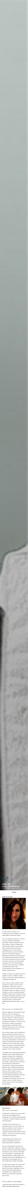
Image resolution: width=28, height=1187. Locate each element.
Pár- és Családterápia (10, 885)
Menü (14, 892)
